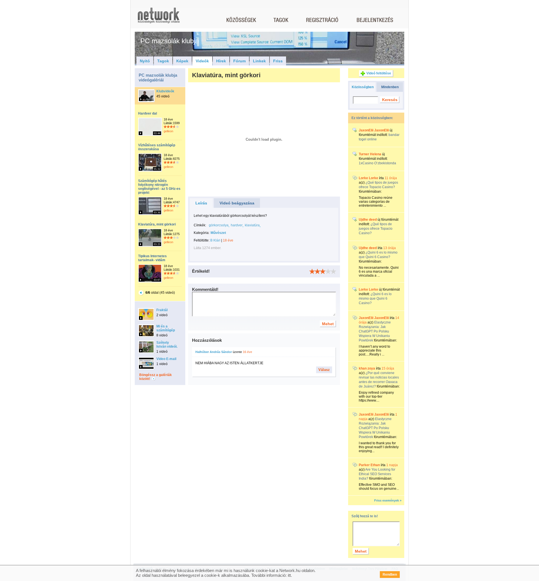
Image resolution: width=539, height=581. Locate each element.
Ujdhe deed (368, 220)
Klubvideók (165, 91)
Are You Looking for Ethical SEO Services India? (377, 474)
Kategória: (201, 233)
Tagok (163, 61)
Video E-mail (166, 359)
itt (289, 575)
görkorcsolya (219, 225)
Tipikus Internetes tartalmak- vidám (152, 258)
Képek (182, 61)
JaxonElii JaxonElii (374, 130)
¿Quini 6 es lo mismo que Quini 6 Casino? (375, 298)
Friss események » (387, 500)
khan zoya (367, 368)
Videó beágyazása (237, 203)
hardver (237, 225)
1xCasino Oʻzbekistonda (377, 163)
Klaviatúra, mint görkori (157, 224)
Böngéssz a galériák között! (155, 377)
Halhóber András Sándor (213, 352)
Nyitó (145, 61)
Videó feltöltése (378, 73)
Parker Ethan (369, 465)
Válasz (324, 370)
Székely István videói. (166, 344)
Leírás (201, 203)
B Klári (215, 240)
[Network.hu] (158, 18)
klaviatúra (252, 225)
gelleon (168, 131)
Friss (278, 61)
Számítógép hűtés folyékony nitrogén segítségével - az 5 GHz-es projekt (159, 187)
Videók (202, 61)
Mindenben (390, 87)
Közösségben (363, 87)
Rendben (390, 575)
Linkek (259, 61)
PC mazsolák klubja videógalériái (158, 77)
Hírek (221, 61)
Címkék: (200, 225)
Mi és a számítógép (165, 328)
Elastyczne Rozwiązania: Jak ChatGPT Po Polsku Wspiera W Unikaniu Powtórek (375, 331)
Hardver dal (147, 113)
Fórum (239, 61)
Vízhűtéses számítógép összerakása (156, 147)
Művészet (218, 233)
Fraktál (162, 310)
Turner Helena (370, 154)
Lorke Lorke (368, 178)
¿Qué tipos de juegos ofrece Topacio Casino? (375, 228)
